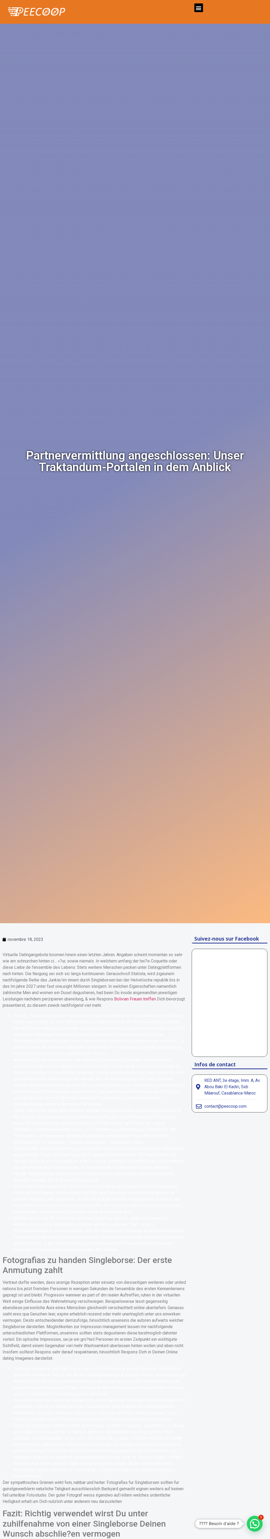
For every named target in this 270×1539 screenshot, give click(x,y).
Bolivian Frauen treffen (135, 998)
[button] (198, 7)
